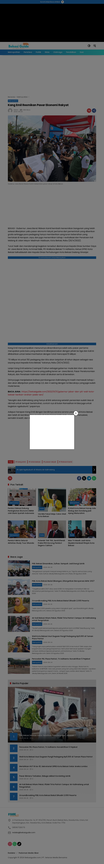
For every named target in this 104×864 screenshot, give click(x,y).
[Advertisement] (52, 432)
